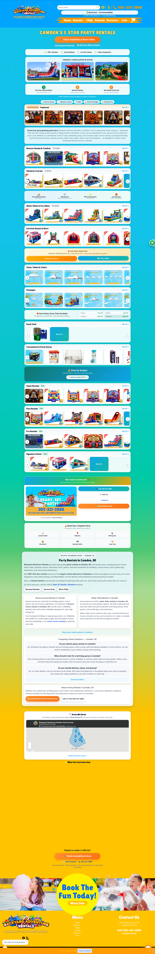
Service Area (49, 589)
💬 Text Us (104, 494)
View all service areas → (77, 756)
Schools (100, 20)
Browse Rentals (33, 589)
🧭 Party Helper (103, 258)
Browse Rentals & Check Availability (42, 698)
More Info (77, 903)
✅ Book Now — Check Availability (99, 12)
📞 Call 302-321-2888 (104, 489)
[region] (77, 117)
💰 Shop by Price (107, 102)
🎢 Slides (78, 102)
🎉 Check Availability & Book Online (77, 39)
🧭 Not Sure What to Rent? (88, 45)
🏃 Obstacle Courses (65, 102)
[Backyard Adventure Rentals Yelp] (109, 7)
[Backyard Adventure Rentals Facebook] (103, 7)
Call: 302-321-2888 (129, 930)
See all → (125, 107)
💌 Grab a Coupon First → (77, 377)
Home (67, 20)
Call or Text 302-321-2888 (73, 699)
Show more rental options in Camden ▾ (77, 632)
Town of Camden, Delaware (64, 584)
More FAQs (64, 589)
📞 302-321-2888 (85, 861)
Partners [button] (112, 20)
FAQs (89, 20)
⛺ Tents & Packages (91, 102)
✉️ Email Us (103, 500)
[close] (151, 950)
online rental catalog (56, 621)
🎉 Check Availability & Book (77, 856)
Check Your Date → (51, 258)
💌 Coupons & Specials (64, 45)
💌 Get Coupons (69, 861)
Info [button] (125, 20)
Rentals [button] (78, 20)
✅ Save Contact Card (104, 506)
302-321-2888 (130, 6)
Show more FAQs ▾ (77, 680)
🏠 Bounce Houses (48, 102)
